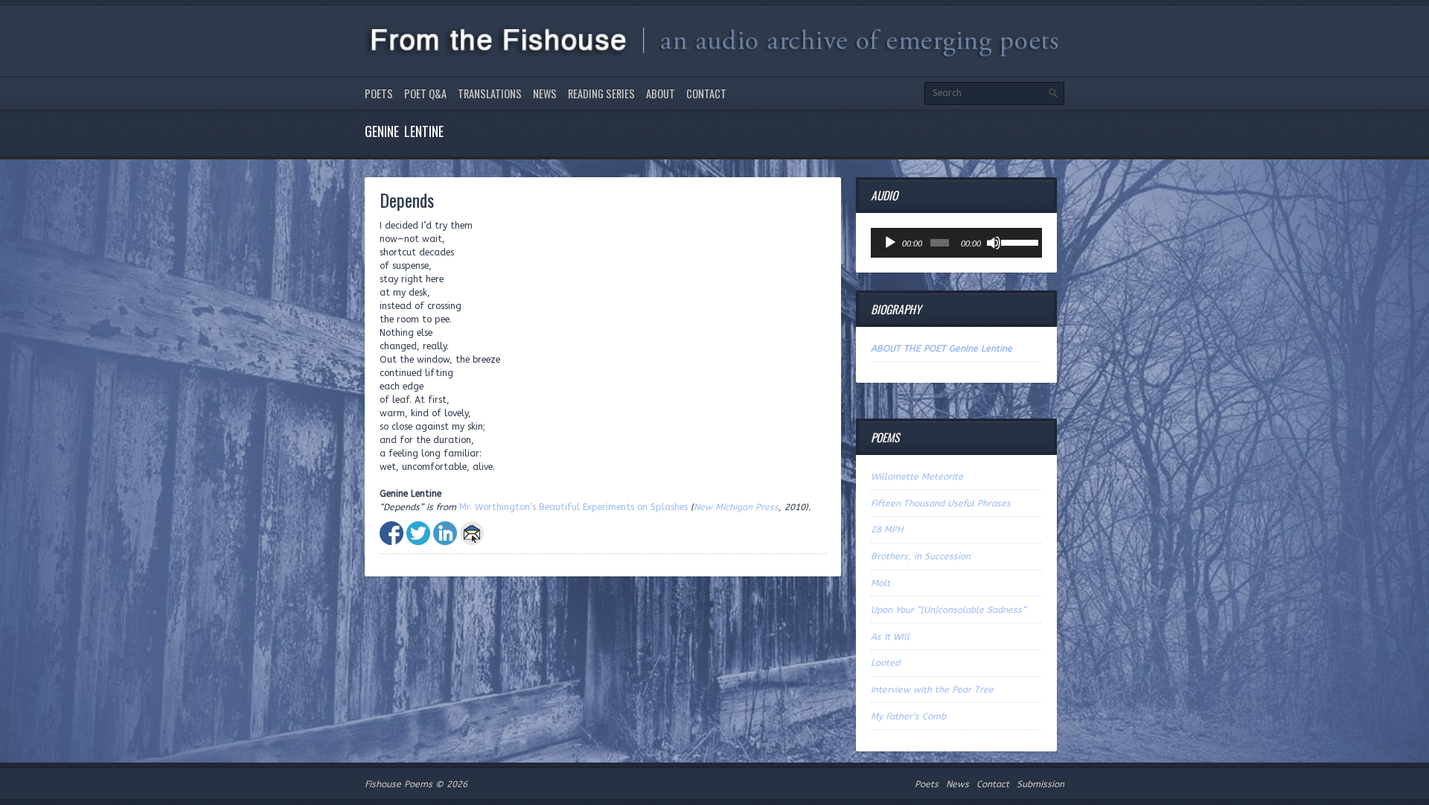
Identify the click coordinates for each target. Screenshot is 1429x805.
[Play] (890, 242)
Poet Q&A (425, 93)
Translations (490, 93)
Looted (885, 663)
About (660, 93)
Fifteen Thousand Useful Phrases (941, 503)
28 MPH (887, 529)
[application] (956, 243)
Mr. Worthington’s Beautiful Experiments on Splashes (573, 507)
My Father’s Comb (908, 716)
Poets (379, 93)
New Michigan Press (736, 507)
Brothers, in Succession (921, 556)
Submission (1040, 784)
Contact (706, 93)
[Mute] (993, 242)
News (545, 93)
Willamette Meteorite (917, 476)
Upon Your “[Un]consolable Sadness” (948, 610)
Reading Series (601, 93)
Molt (880, 583)
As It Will (890, 636)
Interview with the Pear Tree (932, 689)
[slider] (1018, 241)
